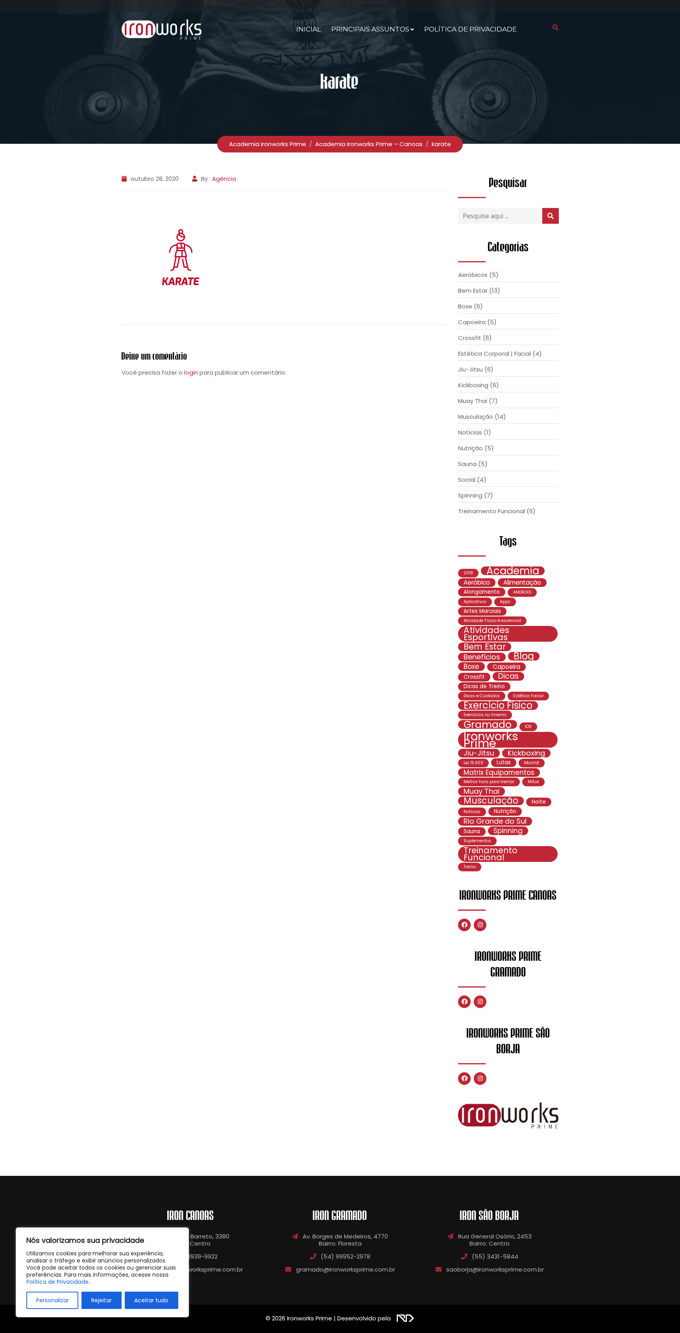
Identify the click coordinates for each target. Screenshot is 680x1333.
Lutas (504, 762)
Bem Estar (473, 290)
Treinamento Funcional (491, 511)
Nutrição (470, 448)
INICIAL (308, 29)
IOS (528, 727)
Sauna (467, 464)
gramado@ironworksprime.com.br (345, 1269)
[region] (102, 1272)
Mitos (533, 782)
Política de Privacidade (57, 1282)
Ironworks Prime (491, 740)
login (191, 372)
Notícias (470, 432)
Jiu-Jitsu (470, 369)
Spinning (470, 495)
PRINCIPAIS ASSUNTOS (370, 29)
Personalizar (52, 1300)
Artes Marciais (482, 611)
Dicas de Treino (484, 686)
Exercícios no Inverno (485, 715)
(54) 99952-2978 (345, 1256)
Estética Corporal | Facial (494, 353)
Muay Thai (472, 401)
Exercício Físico (498, 705)
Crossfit (469, 338)
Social (466, 479)
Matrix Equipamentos (499, 772)
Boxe (465, 306)
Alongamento (482, 592)
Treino (470, 867)
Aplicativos (475, 602)
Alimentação (522, 582)
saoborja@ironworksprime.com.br (495, 1269)
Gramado (488, 724)
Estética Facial (528, 696)
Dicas (508, 676)
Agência (224, 179)
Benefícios (482, 657)
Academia (512, 570)
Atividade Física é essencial (492, 621)
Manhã (531, 763)
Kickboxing (473, 385)
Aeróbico (477, 582)
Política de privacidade (470, 29)
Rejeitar (101, 1300)
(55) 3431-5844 (495, 1256)
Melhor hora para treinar (489, 782)
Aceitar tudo (151, 1300)
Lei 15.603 (473, 763)
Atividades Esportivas (486, 634)
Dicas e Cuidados (482, 696)
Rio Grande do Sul (495, 821)
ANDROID (522, 592)
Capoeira (472, 322)
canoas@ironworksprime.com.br (196, 1269)
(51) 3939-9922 (196, 1256)
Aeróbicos (473, 275)
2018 (468, 573)
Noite (539, 802)
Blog (524, 656)
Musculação (475, 416)
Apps (505, 602)
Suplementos (477, 841)
